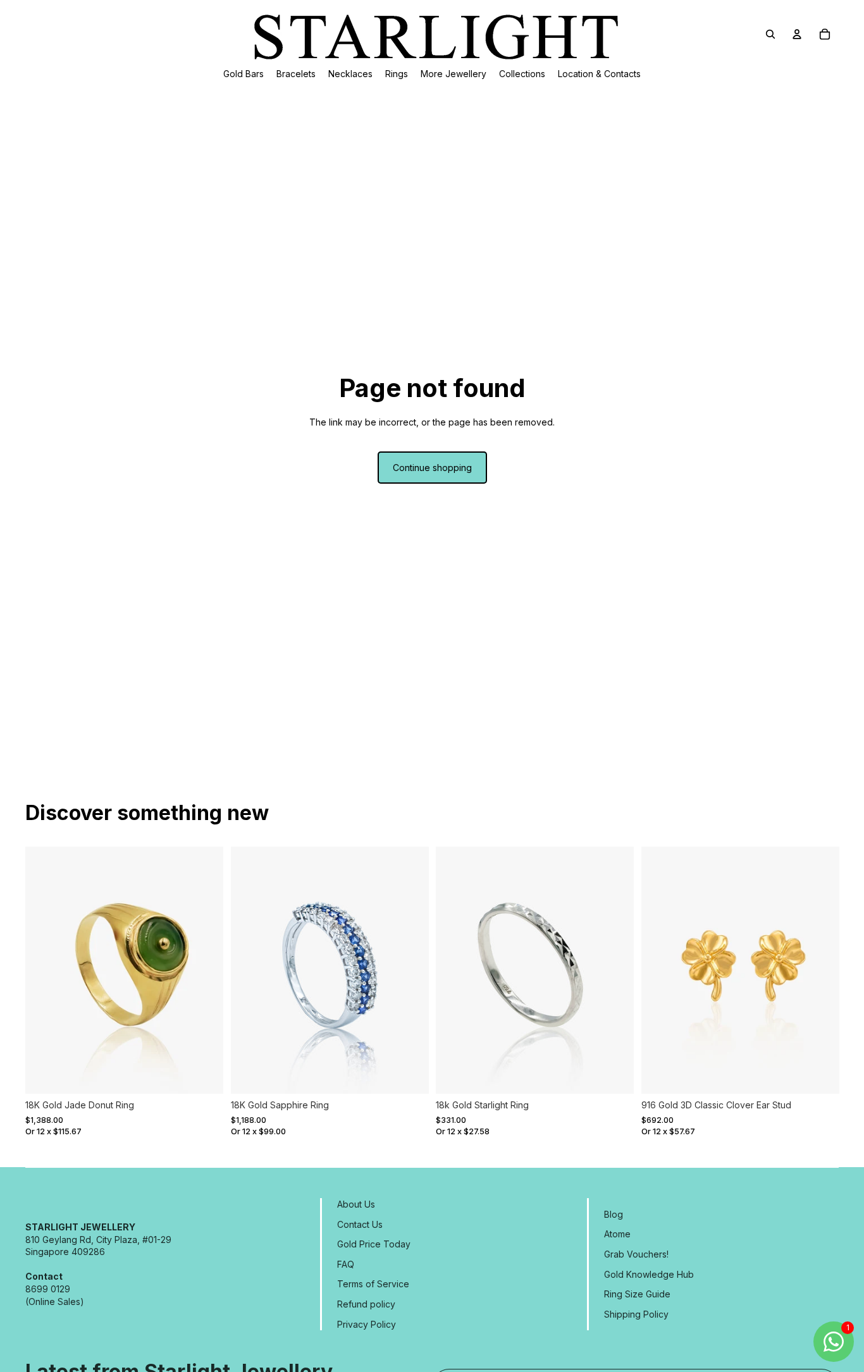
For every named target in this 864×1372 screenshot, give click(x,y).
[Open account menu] (797, 34)
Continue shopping (432, 467)
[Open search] (770, 34)
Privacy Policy (366, 1324)
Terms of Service (373, 1283)
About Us (356, 1204)
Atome (617, 1233)
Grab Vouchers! (636, 1254)
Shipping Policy (636, 1314)
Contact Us (360, 1224)
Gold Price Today (373, 1244)
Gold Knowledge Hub (649, 1274)
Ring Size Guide (637, 1294)
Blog (613, 1214)
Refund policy (366, 1304)
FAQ (345, 1264)
